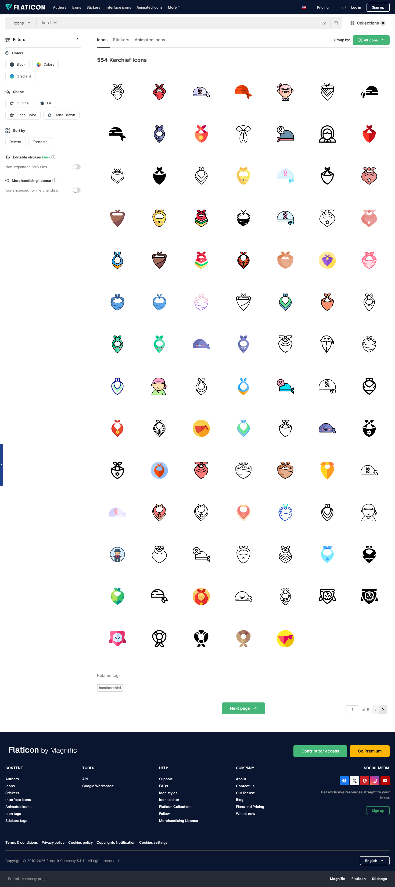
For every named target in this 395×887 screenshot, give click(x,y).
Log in (356, 7)
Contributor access (320, 751)
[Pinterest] (364, 780)
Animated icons (150, 7)
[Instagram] (374, 780)
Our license (245, 793)
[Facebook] (344, 780)
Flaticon (358, 879)
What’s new (245, 813)
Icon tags (13, 813)
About (241, 779)
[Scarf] (117, 92)
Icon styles (168, 793)
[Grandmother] (327, 134)
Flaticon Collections (175, 806)
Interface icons (118, 7)
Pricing (323, 7)
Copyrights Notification (115, 842)
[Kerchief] (201, 92)
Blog (239, 799)
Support (166, 779)
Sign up (378, 7)
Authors (59, 7)
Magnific (337, 879)
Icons (76, 7)
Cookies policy (80, 842)
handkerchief (110, 687)
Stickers (93, 7)
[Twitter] (354, 780)
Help (163, 768)
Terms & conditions (21, 842)
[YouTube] (385, 780)
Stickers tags (16, 820)
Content (14, 768)
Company (245, 768)
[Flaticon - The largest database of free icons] (25, 7)
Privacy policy (53, 842)
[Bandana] (327, 92)
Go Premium (370, 751)
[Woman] (285, 92)
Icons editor (169, 799)
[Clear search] (325, 23)
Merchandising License (178, 820)
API (85, 779)
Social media (377, 768)
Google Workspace (98, 786)
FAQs (163, 786)
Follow (164, 813)
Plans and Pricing (250, 806)
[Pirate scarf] (369, 92)
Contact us (245, 786)
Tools (88, 768)
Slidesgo (379, 879)
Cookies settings (153, 842)
